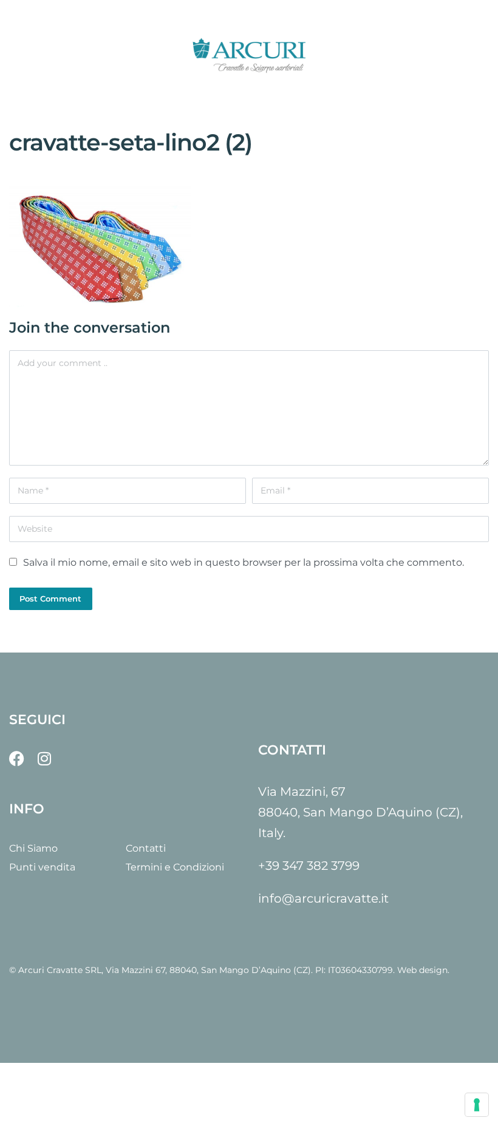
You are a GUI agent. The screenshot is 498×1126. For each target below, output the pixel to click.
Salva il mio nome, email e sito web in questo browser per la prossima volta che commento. (243, 562)
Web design (422, 970)
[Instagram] (44, 758)
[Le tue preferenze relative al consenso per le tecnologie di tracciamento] (476, 1104)
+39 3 (273, 865)
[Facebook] (16, 758)
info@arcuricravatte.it (323, 898)
